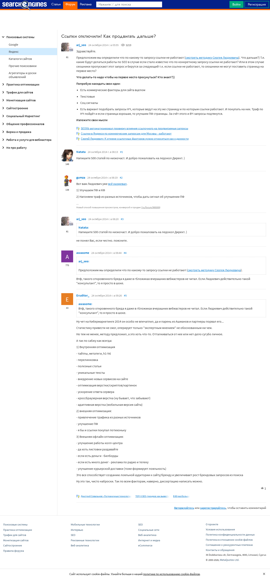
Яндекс (14, 52)
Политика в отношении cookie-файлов (229, 539)
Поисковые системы (20, 37)
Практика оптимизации (22, 84)
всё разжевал (117, 184)
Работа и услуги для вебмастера (28, 140)
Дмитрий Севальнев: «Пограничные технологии (106, 496)
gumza (80, 177)
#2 (121, 177)
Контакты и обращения (220, 550)
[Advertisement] (135, 20)
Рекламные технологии (85, 540)
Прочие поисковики (23, 66)
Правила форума (13, 551)
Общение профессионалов (25, 124)
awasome (82, 253)
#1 (121, 152)
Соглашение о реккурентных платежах (229, 545)
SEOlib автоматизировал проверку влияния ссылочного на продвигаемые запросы (134, 128)
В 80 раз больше (181, 496)
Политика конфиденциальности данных (230, 534)
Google (13, 44)
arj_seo (81, 45)
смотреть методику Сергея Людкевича (212, 57)
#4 (125, 253)
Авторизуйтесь (184, 508)
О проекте (212, 524)
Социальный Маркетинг (23, 116)
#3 (122, 219)
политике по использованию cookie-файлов (171, 574)
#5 (125, 295)
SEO (73, 535)
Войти (236, 4)
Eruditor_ (82, 295)
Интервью (77, 530)
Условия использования (220, 529)
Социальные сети (148, 530)
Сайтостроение (17, 108)
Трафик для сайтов (19, 92)
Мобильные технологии (85, 524)
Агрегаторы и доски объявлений (22, 75)
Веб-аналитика (80, 545)
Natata (81, 152)
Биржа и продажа (18, 132)
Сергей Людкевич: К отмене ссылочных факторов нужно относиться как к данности (135, 138)
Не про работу (16, 148)
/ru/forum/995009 (151, 207)
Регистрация (257, 4)
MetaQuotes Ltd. (229, 560)
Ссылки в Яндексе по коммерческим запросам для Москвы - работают (126, 133)
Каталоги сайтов (20, 59)
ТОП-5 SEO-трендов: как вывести (152, 496)
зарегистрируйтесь (213, 508)
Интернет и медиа (149, 540)
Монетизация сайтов (21, 100)
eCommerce (145, 545)
